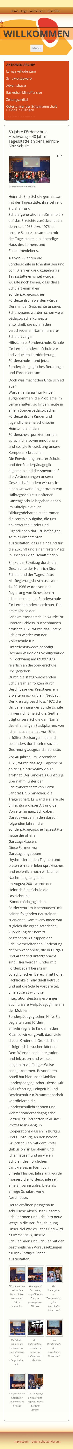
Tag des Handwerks (20, 117)
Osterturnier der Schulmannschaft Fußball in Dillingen (31, 108)
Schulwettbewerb (19, 78)
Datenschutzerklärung (46, 1441)
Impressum (21, 1441)
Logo (24, 11)
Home (14, 11)
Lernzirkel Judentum (21, 71)
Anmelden (37, 11)
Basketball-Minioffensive (24, 92)
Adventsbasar (16, 85)
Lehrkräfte (53, 11)
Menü (36, 48)
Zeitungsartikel (17, 99)
